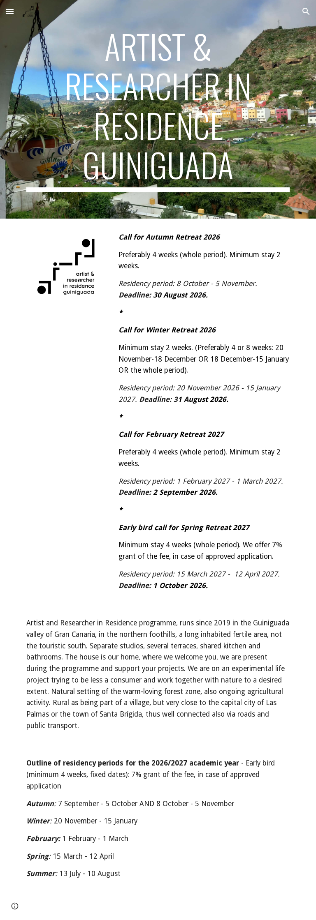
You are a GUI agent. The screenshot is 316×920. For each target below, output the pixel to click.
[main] (158, 109)
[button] (10, 11)
